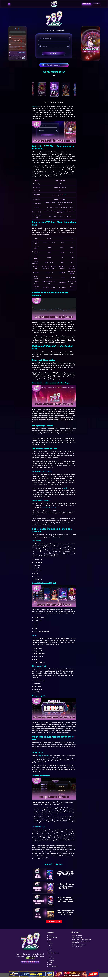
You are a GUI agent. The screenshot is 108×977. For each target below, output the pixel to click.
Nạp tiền (50, 962)
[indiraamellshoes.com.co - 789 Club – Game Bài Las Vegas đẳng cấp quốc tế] (54, 4)
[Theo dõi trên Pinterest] (28, 962)
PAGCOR (65, 195)
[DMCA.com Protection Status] (30, 958)
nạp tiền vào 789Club (49, 507)
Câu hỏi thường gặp (53, 966)
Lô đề (50, 939)
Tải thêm (54, 921)
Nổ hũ (50, 941)
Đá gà (50, 950)
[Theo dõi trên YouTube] (32, 962)
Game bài (51, 935)
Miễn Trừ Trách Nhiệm (77, 937)
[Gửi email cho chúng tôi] (24, 962)
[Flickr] (34, 962)
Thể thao (51, 948)
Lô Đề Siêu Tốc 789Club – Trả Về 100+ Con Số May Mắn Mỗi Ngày (65, 886)
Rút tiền (50, 964)
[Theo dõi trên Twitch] (38, 962)
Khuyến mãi (51, 960)
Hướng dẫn (51, 956)
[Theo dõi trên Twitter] (22, 962)
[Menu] (9, 4)
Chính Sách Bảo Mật (77, 935)
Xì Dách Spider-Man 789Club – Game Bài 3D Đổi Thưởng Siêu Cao (65, 899)
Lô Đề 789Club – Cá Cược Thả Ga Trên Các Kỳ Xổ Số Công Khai (65, 873)
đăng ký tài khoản (43, 756)
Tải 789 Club (51, 958)
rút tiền (65, 488)
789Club (34, 106)
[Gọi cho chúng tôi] (26, 962)
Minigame (51, 943)
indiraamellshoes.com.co (23, 954)
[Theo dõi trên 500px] (36, 962)
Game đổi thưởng (53, 937)
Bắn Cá (50, 945)
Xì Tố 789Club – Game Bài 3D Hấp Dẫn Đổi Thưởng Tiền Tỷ (65, 912)
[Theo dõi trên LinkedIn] (30, 962)
